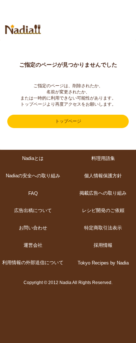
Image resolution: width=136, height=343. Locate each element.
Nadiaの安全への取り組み (33, 175)
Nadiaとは (33, 158)
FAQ (33, 193)
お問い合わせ (33, 227)
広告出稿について (33, 210)
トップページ (68, 121)
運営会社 (33, 245)
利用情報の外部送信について (32, 262)
